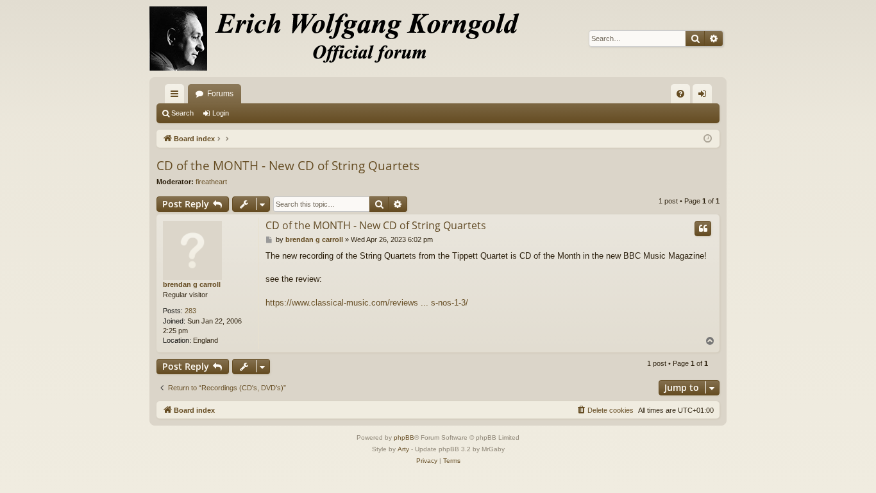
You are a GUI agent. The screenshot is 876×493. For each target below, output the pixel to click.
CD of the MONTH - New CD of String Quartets (287, 165)
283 (190, 311)
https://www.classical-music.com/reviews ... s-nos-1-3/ (366, 302)
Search (182, 113)
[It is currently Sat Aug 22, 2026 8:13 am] (707, 139)
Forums (220, 93)
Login (220, 113)
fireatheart (211, 182)
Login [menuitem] (705, 96)
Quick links (177, 96)
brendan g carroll (192, 284)
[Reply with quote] (703, 228)
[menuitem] (680, 93)
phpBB (404, 437)
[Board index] (341, 38)
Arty (403, 449)
